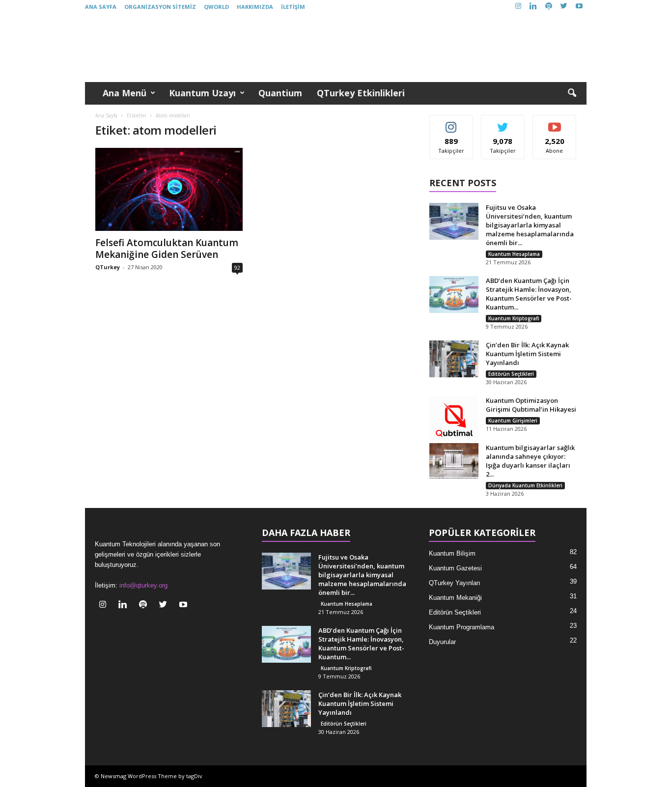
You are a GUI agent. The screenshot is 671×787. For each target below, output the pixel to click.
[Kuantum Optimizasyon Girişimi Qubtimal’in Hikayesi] (453, 420)
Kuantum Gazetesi (455, 568)
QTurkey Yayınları (454, 583)
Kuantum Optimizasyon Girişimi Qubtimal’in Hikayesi (531, 405)
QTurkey (107, 267)
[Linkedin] (533, 6)
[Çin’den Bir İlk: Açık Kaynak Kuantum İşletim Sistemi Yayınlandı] (453, 358)
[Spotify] (549, 6)
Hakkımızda (255, 6)
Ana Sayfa (100, 6)
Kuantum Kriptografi (513, 318)
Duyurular (442, 642)
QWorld (216, 6)
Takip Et (451, 122)
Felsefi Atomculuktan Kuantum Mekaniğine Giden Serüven (166, 248)
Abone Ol (555, 122)
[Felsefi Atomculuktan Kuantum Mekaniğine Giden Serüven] (169, 189)
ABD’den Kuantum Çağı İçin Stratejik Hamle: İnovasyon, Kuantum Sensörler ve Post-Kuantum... (529, 293)
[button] (572, 93)
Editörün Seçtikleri (511, 373)
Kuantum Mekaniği (455, 597)
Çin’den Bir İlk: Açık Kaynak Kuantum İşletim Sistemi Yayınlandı (527, 353)
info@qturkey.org (143, 585)
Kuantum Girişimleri (512, 420)
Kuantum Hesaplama (514, 254)
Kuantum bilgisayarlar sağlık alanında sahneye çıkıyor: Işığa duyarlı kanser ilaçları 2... (530, 460)
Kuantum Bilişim (452, 553)
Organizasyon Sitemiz (160, 6)
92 (237, 267)
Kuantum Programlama (461, 627)
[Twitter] (564, 6)
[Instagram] (518, 6)
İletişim (293, 6)
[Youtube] (579, 6)
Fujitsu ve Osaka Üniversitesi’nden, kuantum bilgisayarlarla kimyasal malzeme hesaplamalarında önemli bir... (530, 225)
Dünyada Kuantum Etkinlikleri (525, 485)
